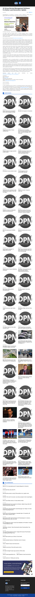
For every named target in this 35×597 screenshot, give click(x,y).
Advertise (19, 595)
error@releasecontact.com (24, 87)
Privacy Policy (15, 595)
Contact (23, 595)
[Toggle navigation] (20, 3)
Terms (11, 595)
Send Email (6, 77)
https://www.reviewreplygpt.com (18, 38)
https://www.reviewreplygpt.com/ (11, 80)
